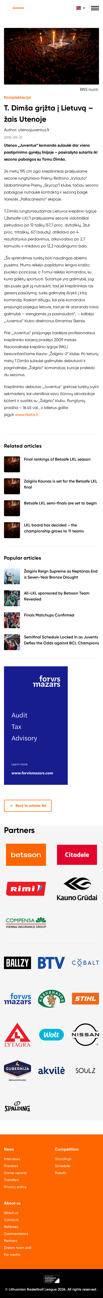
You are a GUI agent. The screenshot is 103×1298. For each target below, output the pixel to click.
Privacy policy (15, 1187)
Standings (63, 1159)
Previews (11, 1166)
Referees (11, 1227)
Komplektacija (17, 97)
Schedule (62, 1166)
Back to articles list (31, 805)
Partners (10, 1241)
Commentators (16, 1234)
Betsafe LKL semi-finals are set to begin (60, 503)
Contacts (11, 1220)
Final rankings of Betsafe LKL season (57, 459)
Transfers (11, 1180)
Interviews (12, 1159)
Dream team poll (17, 1248)
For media (12, 1255)
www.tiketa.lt (26, 414)
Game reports (15, 1173)
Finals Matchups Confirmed (49, 615)
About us (11, 1213)
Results (60, 1173)
